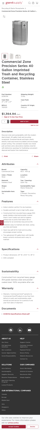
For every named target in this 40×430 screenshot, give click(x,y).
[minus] (8, 122)
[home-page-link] (14, 3)
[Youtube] (29, 330)
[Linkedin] (20, 330)
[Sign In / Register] (33, 3)
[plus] (8, 121)
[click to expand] (4, 16)
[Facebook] (11, 330)
